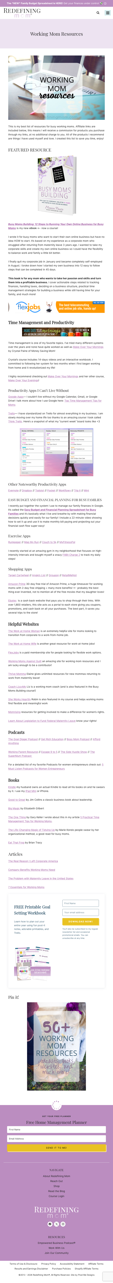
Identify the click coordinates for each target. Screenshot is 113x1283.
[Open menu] (108, 12)
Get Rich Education (52, 739)
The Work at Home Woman (24, 631)
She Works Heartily (19, 699)
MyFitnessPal (67, 542)
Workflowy (65, 490)
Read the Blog (56, 1191)
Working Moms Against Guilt (24, 661)
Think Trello (15, 421)
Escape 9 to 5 (49, 751)
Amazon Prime (16, 583)
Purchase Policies (61, 1268)
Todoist (39, 490)
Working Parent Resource (23, 751)
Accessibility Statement (72, 1263)
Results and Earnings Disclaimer (31, 1268)
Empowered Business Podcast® (56, 1242)
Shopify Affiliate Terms (86, 1268)
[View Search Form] (99, 13)
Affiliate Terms (95, 1263)
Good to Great (16, 799)
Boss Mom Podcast (78, 739)
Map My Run (31, 542)
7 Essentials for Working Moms (26, 887)
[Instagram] (62, 1224)
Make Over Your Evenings (23, 380)
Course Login (56, 1196)
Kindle (12, 787)
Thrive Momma (17, 673)
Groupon (54, 575)
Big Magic (14, 808)
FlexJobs (13, 652)
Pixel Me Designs (86, 1275)
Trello (11, 413)
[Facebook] (50, 1224)
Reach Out (56, 1181)
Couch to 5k (49, 542)
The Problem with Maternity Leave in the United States (40, 878)
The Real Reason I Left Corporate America (33, 861)
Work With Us (56, 1247)
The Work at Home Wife (22, 643)
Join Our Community (57, 1252)
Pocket (51, 490)
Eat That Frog (16, 842)
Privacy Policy (48, 1263)
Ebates (12, 600)
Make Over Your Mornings (88, 346)
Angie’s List (38, 575)
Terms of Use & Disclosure (23, 1263)
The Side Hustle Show (74, 751)
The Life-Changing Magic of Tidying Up (31, 829)
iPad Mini (30, 791)
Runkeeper (14, 542)
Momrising (14, 712)
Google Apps (15, 396)
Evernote (13, 490)
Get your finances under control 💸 (55, 3)
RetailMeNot (69, 575)
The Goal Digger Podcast (23, 739)
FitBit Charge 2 (71, 554)
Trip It (77, 490)
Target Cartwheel (18, 575)
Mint (86, 490)
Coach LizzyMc (17, 686)
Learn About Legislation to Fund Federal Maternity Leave (42, 720)
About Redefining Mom (56, 1176)
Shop (57, 1186)
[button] (32, 963)
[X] (56, 1224)
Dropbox (27, 490)
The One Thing (17, 817)
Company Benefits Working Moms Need (31, 869)
